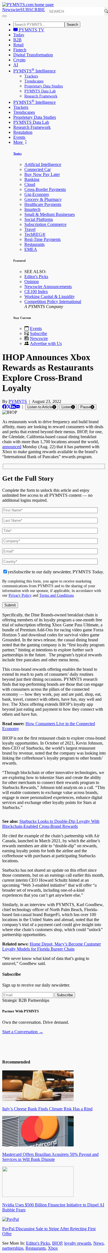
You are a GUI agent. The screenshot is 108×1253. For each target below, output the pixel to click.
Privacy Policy (20, 595)
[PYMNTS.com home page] (28, 4)
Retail (18, 44)
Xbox (53, 1248)
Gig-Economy (36, 194)
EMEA (30, 249)
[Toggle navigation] (4, 16)
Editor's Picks (36, 276)
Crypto (19, 59)
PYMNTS (18, 401)
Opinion (31, 281)
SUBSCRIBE (32, 9)
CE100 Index (36, 291)
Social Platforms (38, 219)
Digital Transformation (33, 54)
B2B (17, 39)
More (18, 142)
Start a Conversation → (22, 1031)
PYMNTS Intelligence (34, 71)
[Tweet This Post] (9, 406)
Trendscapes (33, 81)
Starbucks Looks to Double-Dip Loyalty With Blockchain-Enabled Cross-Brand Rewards (50, 824)
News (98, 1243)
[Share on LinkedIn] (13, 406)
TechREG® (34, 234)
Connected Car (37, 169)
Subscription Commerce (45, 224)
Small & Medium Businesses (49, 214)
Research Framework (40, 96)
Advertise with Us (46, 343)
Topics (17, 153)
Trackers (31, 76)
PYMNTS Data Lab (40, 91)
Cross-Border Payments (45, 189)
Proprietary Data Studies (43, 86)
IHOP (57, 1243)
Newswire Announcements (48, 286)
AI (15, 64)
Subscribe (38, 333)
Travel (29, 229)
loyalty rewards (77, 1243)
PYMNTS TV (31, 29)
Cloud (29, 184)
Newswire (11, 9)
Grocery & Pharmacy (43, 199)
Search (72, 24)
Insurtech (32, 209)
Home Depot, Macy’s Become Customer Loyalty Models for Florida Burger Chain (51, 946)
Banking (31, 179)
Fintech (19, 49)
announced (11, 446)
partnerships (12, 1248)
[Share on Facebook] (4, 406)
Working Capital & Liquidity (49, 296)
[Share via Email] (18, 406)
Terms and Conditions (56, 595)
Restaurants (34, 244)
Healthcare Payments (42, 204)
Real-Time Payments (42, 239)
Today (18, 34)
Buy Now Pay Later (42, 174)
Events (19, 137)
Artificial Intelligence (42, 164)
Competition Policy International (52, 301)
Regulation (22, 132)
